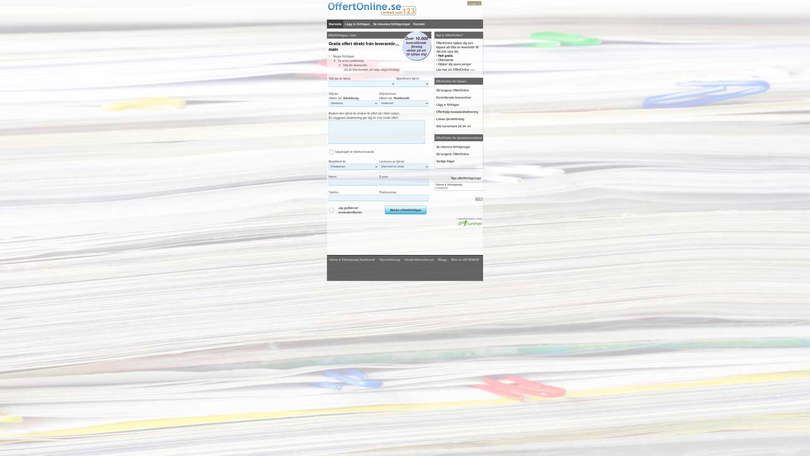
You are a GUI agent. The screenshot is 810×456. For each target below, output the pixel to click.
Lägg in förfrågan (357, 24)
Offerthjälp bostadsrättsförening (457, 112)
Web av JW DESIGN (465, 259)
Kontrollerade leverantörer (453, 97)
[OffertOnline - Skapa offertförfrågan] (405, 8)
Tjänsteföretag (389, 259)
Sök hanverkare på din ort (453, 126)
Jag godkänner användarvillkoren (350, 210)
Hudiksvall (449, 186)
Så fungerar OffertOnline (452, 90)
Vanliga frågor (445, 161)
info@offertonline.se (419, 259)
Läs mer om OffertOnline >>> (455, 69)
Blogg (442, 259)
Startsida (335, 24)
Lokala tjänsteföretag (450, 119)
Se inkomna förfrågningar (391, 24)
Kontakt (419, 24)
